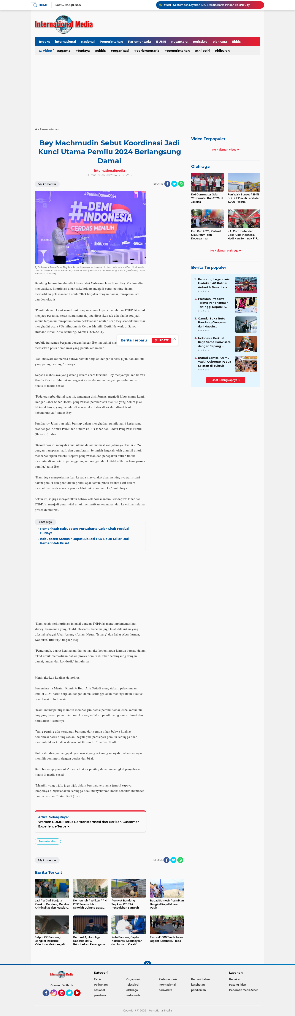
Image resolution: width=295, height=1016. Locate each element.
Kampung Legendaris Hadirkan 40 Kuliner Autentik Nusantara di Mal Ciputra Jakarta (214, 283)
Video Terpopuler (208, 139)
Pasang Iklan (237, 984)
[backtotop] (147, 965)
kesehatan (198, 984)
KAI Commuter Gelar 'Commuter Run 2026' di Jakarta (207, 198)
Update (163, 340)
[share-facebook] (167, 184)
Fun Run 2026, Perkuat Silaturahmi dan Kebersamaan (206, 235)
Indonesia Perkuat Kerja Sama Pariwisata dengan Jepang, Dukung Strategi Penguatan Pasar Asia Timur (214, 342)
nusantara (179, 42)
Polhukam (101, 984)
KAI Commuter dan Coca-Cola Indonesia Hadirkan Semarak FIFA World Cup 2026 (243, 235)
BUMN (161, 42)
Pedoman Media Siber (243, 990)
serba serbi (133, 995)
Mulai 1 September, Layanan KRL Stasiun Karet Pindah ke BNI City (207, 4)
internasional (65, 42)
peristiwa (200, 42)
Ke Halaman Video (224, 149)
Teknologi (132, 984)
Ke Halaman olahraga (224, 250)
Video (47, 51)
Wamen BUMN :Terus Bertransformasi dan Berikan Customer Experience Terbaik (88, 824)
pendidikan (198, 990)
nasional (88, 42)
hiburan (223, 51)
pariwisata (165, 990)
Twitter (71, 998)
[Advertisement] (147, 89)
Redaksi (234, 979)
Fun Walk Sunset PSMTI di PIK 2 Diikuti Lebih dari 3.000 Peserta (244, 198)
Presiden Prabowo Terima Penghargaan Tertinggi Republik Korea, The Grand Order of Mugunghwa (213, 303)
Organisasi (121, 51)
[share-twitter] (174, 184)
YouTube (80, 998)
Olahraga (200, 166)
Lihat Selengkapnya (225, 380)
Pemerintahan (111, 42)
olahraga (220, 42)
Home (43, 5)
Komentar (49, 184)
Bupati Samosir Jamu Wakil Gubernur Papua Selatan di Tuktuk (214, 361)
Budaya (84, 51)
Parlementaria (139, 42)
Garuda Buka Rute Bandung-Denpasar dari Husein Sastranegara (212, 322)
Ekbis (236, 42)
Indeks (44, 42)
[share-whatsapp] (181, 184)
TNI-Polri (203, 51)
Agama (64, 51)
